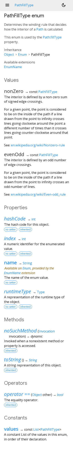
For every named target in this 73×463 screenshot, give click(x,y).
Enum (22, 54)
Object (9, 54)
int (33, 219)
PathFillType (47, 91)
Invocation (47, 331)
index (10, 238)
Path (39, 29)
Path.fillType (52, 37)
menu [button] (7, 5)
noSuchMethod (20, 330)
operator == (17, 394)
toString (12, 359)
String (27, 263)
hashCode (15, 218)
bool (60, 394)
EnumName (13, 67)
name (10, 262)
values (11, 428)
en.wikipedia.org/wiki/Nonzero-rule (38, 145)
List (36, 429)
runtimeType (17, 291)
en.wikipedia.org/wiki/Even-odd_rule (38, 194)
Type (41, 292)
